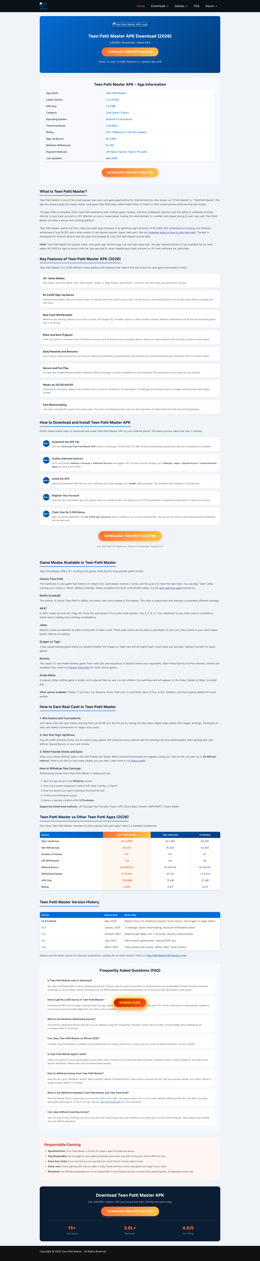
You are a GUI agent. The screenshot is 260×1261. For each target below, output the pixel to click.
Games (179, 6)
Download (158, 6)
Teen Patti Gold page (110, 1102)
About (209, 6)
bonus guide (138, 760)
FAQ (196, 6)
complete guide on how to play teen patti (172, 232)
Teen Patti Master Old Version (163, 955)
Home (141, 6)
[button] (167, 6)
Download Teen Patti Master (130, 51)
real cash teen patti (170, 587)
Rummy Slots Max (79, 667)
